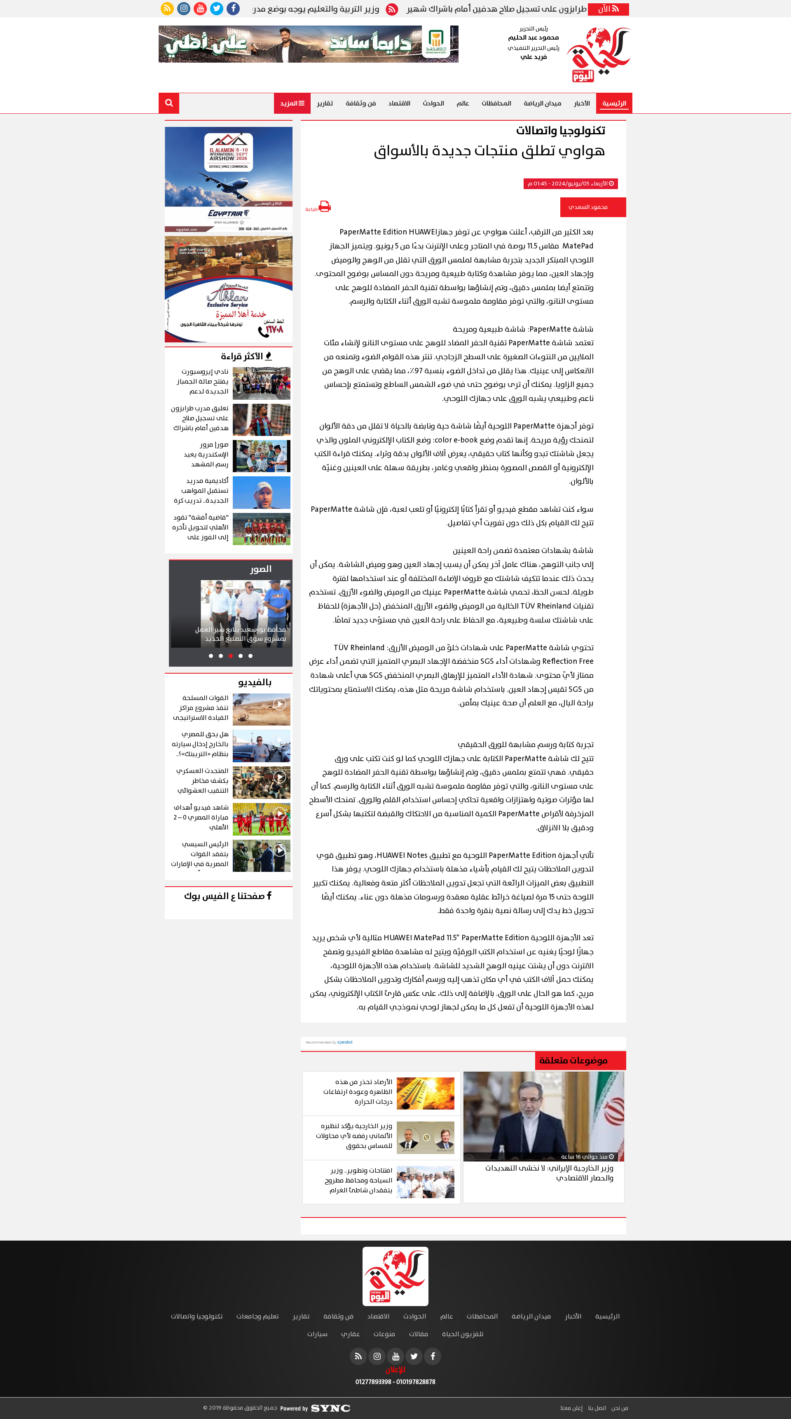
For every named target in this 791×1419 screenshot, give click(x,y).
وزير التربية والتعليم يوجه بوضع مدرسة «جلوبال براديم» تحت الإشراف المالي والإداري (274, 9)
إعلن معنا (571, 1408)
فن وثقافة (361, 103)
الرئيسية (614, 103)
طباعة (311, 209)
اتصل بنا (596, 1408)
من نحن (619, 1408)
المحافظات (496, 103)
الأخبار (582, 103)
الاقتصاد (399, 103)
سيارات (317, 1334)
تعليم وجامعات (257, 1316)
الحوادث (433, 103)
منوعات (385, 1334)
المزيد (289, 103)
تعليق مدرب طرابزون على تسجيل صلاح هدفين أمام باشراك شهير (561, 9)
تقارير (325, 103)
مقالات (418, 1334)
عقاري (350, 1334)
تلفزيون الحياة (463, 1334)
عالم (462, 103)
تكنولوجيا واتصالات (197, 1316)
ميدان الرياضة (543, 103)
